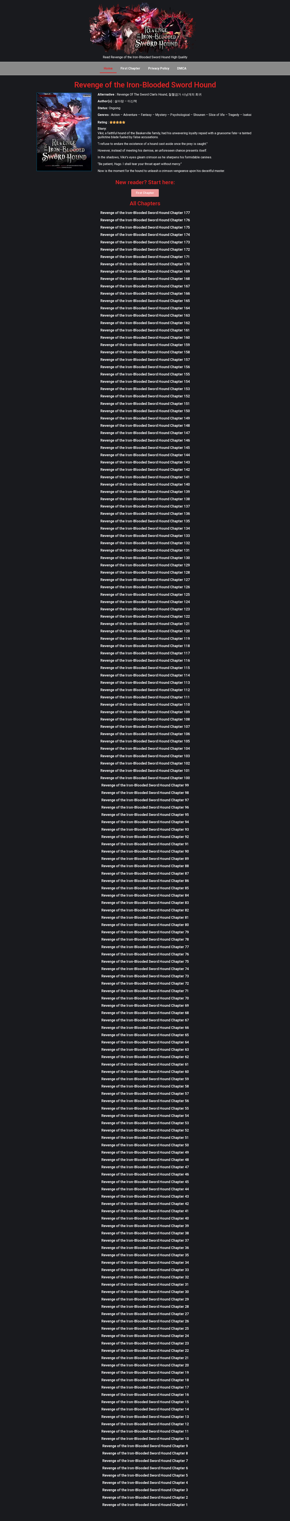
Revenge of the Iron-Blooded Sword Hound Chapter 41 (145, 1211)
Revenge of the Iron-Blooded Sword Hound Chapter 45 (145, 1182)
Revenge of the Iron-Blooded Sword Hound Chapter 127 (145, 580)
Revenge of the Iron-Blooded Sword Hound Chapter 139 (145, 492)
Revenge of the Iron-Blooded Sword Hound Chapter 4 (145, 1483)
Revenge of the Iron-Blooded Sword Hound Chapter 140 (145, 484)
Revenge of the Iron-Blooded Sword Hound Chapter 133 (145, 536)
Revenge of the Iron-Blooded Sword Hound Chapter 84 (145, 895)
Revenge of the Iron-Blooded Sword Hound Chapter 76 (145, 954)
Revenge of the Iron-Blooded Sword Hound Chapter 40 (145, 1218)
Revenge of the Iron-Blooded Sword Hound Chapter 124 (145, 602)
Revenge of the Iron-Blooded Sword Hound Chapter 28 (145, 1306)
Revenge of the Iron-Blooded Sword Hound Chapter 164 (145, 308)
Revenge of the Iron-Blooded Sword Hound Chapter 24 (145, 1336)
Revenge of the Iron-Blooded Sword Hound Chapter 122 (145, 616)
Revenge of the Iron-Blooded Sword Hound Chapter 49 (145, 1152)
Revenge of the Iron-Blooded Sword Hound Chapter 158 (145, 352)
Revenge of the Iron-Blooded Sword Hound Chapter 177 (145, 213)
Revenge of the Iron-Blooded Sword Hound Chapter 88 (145, 866)
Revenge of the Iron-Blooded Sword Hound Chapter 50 (145, 1145)
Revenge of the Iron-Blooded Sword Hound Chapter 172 (145, 249)
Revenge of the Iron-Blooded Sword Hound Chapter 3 (145, 1490)
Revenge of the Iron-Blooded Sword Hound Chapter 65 (145, 1035)
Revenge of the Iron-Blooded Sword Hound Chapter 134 (145, 528)
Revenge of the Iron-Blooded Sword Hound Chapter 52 (145, 1130)
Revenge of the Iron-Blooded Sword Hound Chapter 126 (145, 587)
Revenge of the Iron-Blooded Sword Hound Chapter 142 (145, 469)
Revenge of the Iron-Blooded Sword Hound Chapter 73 (145, 976)
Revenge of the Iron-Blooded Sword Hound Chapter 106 (145, 734)
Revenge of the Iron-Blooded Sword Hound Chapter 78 (145, 939)
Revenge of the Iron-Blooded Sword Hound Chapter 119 (145, 638)
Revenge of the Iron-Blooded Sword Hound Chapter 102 (145, 763)
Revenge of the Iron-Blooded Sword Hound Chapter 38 (145, 1233)
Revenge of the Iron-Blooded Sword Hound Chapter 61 (145, 1064)
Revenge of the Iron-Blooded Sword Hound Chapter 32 (145, 1277)
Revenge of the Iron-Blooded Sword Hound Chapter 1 (145, 1505)
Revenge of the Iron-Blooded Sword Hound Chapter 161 (145, 330)
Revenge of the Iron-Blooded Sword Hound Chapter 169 (145, 271)
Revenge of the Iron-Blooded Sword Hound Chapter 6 (145, 1468)
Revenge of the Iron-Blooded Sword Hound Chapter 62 (145, 1057)
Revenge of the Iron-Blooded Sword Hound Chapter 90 (145, 851)
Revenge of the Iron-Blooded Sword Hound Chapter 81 (145, 917)
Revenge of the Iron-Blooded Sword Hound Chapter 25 (145, 1328)
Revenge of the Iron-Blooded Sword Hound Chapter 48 (145, 1160)
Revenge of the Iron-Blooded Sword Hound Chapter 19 (145, 1372)
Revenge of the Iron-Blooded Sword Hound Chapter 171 (145, 257)
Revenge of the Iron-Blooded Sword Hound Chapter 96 (145, 807)
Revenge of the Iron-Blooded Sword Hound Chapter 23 (145, 1343)
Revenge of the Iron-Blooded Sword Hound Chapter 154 (145, 381)
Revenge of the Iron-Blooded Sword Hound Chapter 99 (145, 785)
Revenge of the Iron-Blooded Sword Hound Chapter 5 (145, 1475)
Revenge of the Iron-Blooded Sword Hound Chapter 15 (145, 1402)
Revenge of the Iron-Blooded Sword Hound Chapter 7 (145, 1461)
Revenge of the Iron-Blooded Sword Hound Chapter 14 (145, 1409)
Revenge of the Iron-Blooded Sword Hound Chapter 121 (145, 624)
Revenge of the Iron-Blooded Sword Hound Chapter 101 (145, 770)
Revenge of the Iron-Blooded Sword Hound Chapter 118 (145, 646)
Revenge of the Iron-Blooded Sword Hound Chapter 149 (145, 418)
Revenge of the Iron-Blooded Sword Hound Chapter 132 (145, 543)
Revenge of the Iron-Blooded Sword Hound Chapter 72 (145, 983)
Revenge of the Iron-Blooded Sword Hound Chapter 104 (145, 748)
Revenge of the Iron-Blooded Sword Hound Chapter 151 (145, 404)
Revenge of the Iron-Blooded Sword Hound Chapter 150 (145, 411)
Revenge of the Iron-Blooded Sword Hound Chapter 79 (145, 932)
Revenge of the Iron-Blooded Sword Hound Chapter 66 (145, 1028)
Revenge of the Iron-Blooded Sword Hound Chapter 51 (145, 1137)
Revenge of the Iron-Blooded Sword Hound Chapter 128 (145, 572)
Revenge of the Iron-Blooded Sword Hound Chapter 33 (145, 1270)
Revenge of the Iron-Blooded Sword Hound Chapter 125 (145, 594)
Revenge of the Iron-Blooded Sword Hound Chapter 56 (145, 1101)
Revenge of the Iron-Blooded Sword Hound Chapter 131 (145, 550)
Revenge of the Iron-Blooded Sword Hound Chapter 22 (145, 1350)
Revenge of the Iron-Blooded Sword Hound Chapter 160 (145, 337)
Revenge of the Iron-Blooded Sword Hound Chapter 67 (145, 1020)
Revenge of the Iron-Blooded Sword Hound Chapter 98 (145, 793)
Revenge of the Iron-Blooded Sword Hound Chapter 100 (145, 778)
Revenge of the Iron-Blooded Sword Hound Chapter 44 (145, 1189)
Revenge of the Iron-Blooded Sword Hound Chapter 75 (145, 961)
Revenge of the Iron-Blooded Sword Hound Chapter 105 (145, 741)
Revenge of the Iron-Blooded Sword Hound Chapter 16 (145, 1394)
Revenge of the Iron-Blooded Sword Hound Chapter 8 (145, 1453)
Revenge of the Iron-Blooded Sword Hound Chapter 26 (145, 1321)
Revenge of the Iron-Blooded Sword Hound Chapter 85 (145, 888)
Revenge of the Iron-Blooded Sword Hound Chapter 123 (145, 609)
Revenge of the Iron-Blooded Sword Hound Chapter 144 (145, 455)
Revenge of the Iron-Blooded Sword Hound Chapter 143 (145, 462)
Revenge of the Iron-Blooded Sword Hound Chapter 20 (145, 1365)
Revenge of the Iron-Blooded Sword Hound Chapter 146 (145, 440)
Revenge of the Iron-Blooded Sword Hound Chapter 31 (145, 1284)
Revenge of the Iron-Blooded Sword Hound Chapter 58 (145, 1086)
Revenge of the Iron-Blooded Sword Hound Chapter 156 (145, 367)
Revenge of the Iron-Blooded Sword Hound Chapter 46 (145, 1174)
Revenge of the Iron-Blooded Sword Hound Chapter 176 (145, 220)
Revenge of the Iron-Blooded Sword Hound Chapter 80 (145, 925)
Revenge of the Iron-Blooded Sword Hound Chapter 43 (145, 1196)
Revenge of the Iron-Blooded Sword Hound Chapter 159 (145, 345)
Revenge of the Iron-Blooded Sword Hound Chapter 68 (145, 1013)
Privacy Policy (158, 68)
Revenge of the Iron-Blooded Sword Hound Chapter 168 (145, 279)
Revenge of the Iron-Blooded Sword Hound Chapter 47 (145, 1167)
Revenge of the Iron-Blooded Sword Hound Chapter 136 (145, 513)
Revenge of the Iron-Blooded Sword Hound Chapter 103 (145, 756)
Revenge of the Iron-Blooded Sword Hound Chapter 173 (145, 242)
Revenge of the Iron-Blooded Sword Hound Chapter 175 (145, 227)
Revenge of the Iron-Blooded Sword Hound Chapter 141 (145, 477)
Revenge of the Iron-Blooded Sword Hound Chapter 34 (145, 1262)
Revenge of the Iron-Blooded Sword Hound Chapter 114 (145, 675)
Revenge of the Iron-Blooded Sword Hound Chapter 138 (145, 499)
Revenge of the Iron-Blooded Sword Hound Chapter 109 (145, 712)
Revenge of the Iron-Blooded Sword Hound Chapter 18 (145, 1380)
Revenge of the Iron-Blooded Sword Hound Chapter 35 (145, 1255)
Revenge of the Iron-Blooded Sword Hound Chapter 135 (145, 521)
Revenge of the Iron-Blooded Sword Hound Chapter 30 (145, 1292)
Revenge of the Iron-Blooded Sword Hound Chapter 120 (145, 631)
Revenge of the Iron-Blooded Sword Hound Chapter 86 (145, 881)
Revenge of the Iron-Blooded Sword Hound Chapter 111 (145, 697)
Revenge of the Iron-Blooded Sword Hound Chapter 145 (145, 448)
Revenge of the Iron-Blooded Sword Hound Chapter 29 (145, 1299)
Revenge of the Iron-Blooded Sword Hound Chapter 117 (145, 653)
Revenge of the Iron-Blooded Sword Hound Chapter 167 (145, 286)
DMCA (181, 68)
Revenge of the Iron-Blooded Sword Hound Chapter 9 (145, 1446)
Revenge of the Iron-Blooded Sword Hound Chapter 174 (145, 235)
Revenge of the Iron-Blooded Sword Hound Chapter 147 (145, 433)
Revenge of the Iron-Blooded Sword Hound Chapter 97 (145, 800)
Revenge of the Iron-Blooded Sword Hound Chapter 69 (145, 1005)
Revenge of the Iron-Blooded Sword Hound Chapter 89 (145, 859)
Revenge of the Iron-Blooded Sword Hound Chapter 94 (145, 822)
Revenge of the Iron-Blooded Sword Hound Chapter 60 (145, 1072)
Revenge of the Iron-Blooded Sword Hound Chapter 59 (145, 1079)
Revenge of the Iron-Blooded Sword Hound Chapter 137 (145, 506)
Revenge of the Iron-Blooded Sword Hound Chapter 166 (145, 293)
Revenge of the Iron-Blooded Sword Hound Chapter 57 (145, 1093)
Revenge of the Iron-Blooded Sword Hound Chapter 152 (145, 396)
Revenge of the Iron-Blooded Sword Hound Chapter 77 (145, 947)
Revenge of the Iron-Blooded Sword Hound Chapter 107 (145, 726)
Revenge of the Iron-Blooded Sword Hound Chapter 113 (145, 682)
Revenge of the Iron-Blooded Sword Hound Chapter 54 (145, 1116)
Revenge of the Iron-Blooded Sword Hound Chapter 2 (145, 1497)
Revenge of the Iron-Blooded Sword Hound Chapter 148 (145, 425)
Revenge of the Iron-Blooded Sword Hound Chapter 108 (145, 719)
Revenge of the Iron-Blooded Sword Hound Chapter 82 (145, 910)
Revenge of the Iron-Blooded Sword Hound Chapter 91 (145, 844)
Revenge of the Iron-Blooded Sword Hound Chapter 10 (145, 1439)
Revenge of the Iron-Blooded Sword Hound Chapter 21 (145, 1358)
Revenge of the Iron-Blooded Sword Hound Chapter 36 (145, 1248)
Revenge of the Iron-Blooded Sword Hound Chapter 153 (145, 389)
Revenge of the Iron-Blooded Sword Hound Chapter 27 (145, 1314)
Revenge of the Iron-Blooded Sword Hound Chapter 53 (145, 1123)
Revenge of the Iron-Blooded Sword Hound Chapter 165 (145, 301)
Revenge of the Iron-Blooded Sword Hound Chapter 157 (145, 359)
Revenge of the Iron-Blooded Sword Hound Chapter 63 (145, 1049)
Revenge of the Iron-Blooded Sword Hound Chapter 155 (145, 374)
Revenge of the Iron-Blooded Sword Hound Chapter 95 (145, 815)
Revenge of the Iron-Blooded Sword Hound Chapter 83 (145, 903)
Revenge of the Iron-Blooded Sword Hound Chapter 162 (145, 323)
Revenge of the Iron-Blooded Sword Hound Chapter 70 (145, 998)
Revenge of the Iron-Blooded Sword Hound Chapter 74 (145, 969)
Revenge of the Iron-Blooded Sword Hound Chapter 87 (145, 873)
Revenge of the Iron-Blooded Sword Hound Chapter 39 (145, 1226)
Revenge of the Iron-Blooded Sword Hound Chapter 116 (145, 660)
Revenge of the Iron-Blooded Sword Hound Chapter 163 (145, 315)
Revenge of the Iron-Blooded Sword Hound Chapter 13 (145, 1417)
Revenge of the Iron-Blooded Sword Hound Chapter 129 (145, 565)
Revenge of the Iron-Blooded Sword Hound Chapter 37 (145, 1240)
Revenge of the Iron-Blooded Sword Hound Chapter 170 (145, 264)
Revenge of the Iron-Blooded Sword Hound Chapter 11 (145, 1431)
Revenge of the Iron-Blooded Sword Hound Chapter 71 (145, 991)
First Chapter (130, 68)
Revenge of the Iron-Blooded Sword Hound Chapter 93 (145, 829)
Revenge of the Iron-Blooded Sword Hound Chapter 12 (145, 1424)
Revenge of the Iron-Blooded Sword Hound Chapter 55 (145, 1108)
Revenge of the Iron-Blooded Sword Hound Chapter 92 (145, 837)
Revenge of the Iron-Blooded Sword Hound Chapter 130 (145, 558)
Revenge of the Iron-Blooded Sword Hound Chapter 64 (145, 1042)
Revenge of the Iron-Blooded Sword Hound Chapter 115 (145, 668)
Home (108, 68)
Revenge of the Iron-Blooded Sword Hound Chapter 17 (145, 1387)
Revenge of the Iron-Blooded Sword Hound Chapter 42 (145, 1204)
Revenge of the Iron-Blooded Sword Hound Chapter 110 (145, 704)
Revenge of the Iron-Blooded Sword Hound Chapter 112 (145, 690)
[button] (145, 193)
